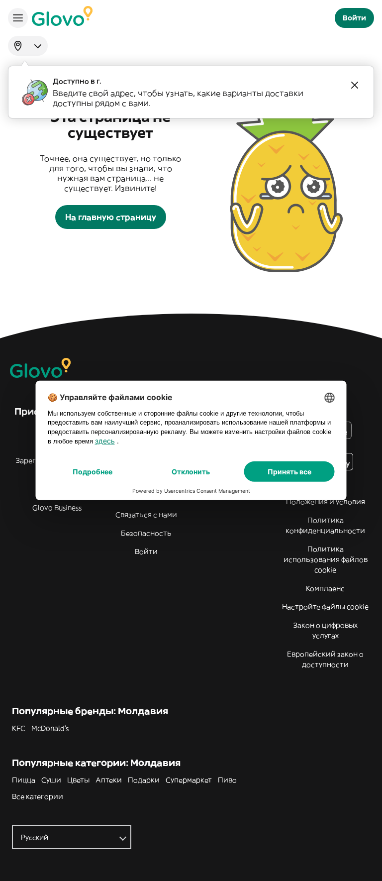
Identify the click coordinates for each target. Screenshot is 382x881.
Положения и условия (325, 501)
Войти (146, 551)
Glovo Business (57, 507)
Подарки (144, 779)
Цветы (78, 779)
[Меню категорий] (18, 18)
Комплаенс (325, 588)
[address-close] (355, 85)
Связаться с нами (146, 514)
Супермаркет (189, 779)
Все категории (37, 796)
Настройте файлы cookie (325, 606)
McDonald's (50, 728)
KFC (18, 728)
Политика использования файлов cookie (326, 559)
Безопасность (146, 533)
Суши (51, 779)
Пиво (227, 779)
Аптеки (109, 779)
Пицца (23, 779)
